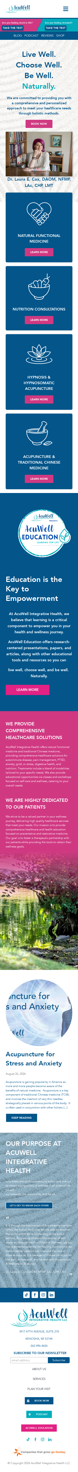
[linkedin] (51, 1295)
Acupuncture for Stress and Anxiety (34, 1059)
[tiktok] (26, 1295)
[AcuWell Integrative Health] (18, 6)
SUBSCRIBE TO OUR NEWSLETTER (40, 1353)
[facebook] (35, 1295)
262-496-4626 (39, 1346)
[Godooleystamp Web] (39, 1446)
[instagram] (43, 1295)
